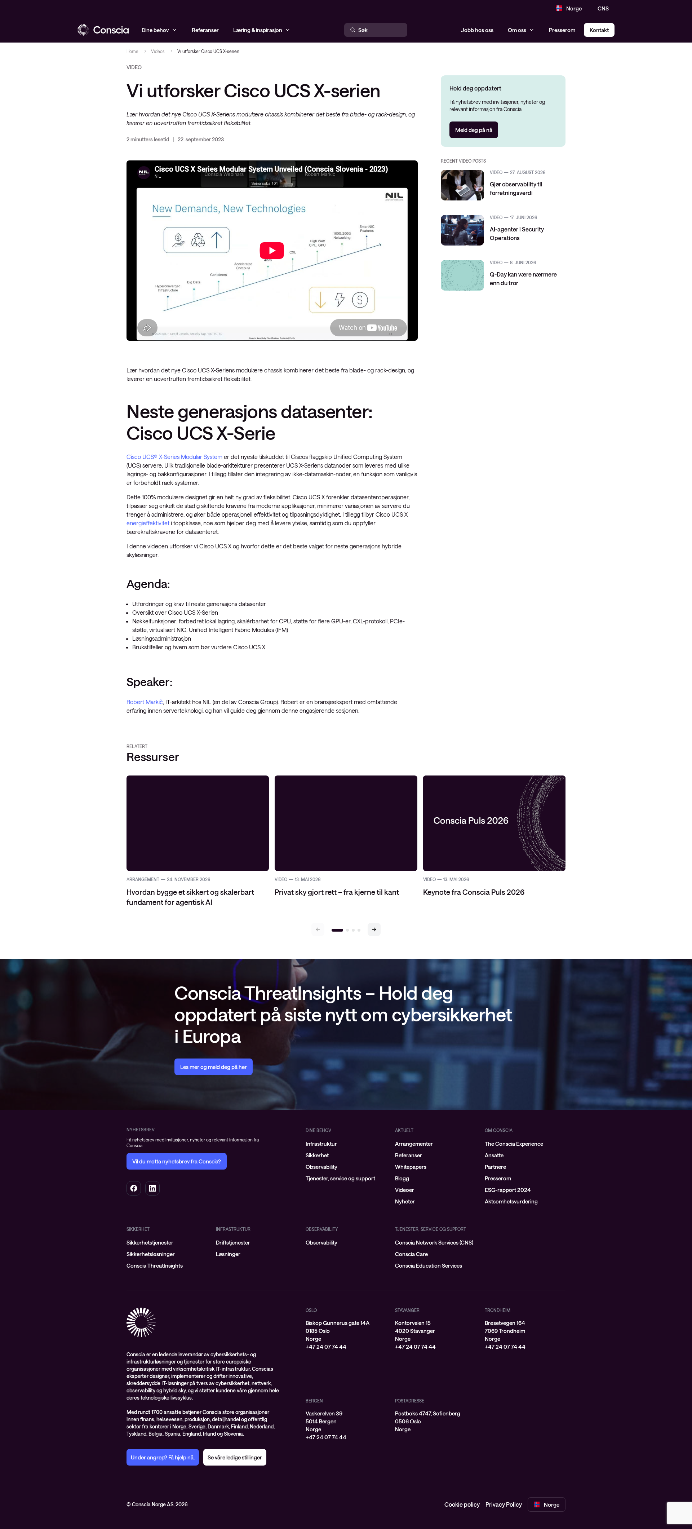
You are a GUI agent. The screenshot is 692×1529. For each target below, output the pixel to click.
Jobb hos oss (477, 30)
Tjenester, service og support (340, 1178)
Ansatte (494, 1155)
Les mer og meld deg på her (213, 1067)
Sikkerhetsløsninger (151, 1254)
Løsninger (228, 1254)
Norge (574, 8)
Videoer (404, 1189)
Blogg (402, 1178)
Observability (321, 1166)
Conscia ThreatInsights (155, 1265)
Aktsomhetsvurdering (511, 1201)
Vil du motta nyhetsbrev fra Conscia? (176, 1161)
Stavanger (407, 1310)
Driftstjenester (233, 1242)
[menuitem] (346, 1143)
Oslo (311, 1310)
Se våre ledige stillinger (235, 1457)
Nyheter (405, 1201)
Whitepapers (410, 1166)
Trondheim (497, 1310)
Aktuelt (404, 1130)
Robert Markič (145, 701)
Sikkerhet (317, 1155)
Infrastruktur (321, 1143)
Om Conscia (499, 1130)
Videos (158, 51)
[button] (374, 929)
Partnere (495, 1166)
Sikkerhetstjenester (150, 1242)
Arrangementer (414, 1143)
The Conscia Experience (514, 1143)
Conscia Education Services (428, 1265)
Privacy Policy (503, 1504)
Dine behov (318, 1130)
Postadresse (409, 1400)
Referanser (408, 1155)
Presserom (562, 30)
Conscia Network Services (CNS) (434, 1242)
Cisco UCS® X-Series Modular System (174, 456)
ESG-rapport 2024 (508, 1189)
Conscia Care (411, 1254)
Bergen (314, 1400)
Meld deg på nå (473, 130)
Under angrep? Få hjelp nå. (163, 1457)
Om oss (517, 30)
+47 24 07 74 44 (326, 1346)
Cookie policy (462, 1504)
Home (132, 51)
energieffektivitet (148, 523)
